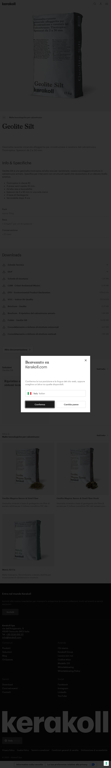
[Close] (85, 360)
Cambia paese (71, 404)
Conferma (40, 404)
